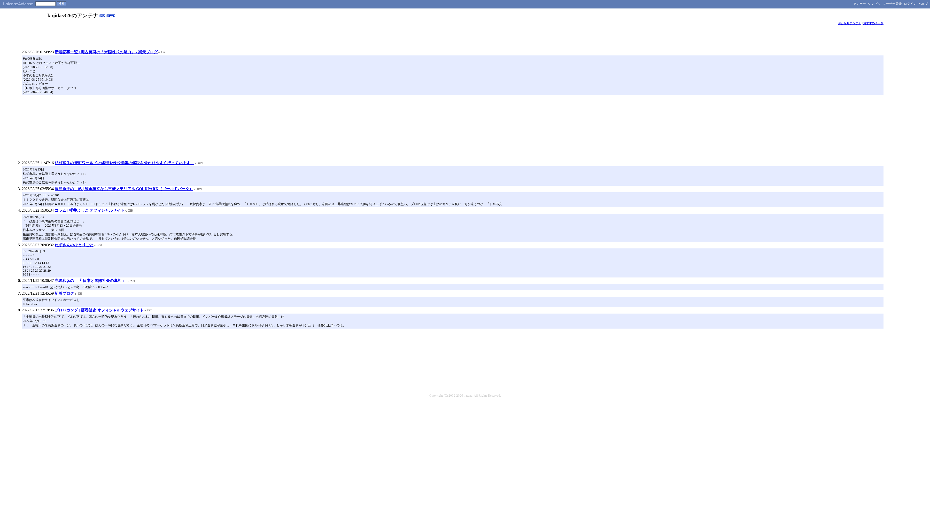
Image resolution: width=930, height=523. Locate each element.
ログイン (910, 4)
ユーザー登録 (892, 4)
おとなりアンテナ (849, 23)
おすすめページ (873, 23)
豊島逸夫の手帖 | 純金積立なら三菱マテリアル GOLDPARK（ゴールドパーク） (124, 189)
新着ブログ (64, 293)
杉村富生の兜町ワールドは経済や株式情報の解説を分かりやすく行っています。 (124, 163)
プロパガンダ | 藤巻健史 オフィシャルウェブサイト (99, 310)
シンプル (874, 4)
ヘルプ (923, 4)
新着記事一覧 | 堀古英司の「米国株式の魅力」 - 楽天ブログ (106, 52)
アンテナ (859, 4)
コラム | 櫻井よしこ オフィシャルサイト (89, 210)
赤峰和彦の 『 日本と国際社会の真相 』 (90, 280)
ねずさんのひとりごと (74, 245)
